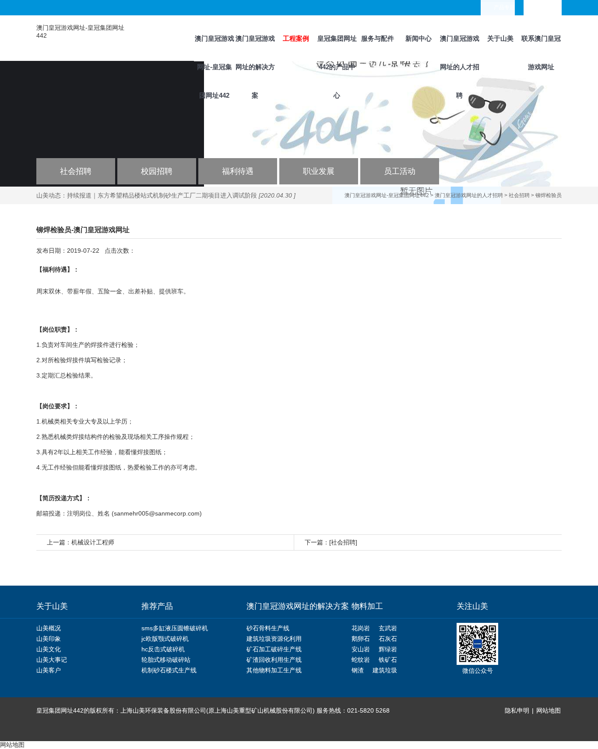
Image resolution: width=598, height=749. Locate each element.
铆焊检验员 (548, 195)
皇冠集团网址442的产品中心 (337, 48)
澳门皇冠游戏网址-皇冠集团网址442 (214, 48)
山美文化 (48, 649)
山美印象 (48, 638)
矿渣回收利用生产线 (274, 659)
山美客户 (48, 670)
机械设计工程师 (92, 542)
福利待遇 (237, 171)
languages (549, 7)
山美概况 (48, 628)
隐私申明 (517, 710)
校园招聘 (156, 171)
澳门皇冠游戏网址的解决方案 (255, 48)
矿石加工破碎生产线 (274, 649)
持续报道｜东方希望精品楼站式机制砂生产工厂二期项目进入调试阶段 (162, 195)
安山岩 (361, 649)
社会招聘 (75, 171)
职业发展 (318, 171)
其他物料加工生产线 (274, 670)
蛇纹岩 (361, 659)
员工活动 (399, 171)
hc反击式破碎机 (163, 649)
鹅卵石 (361, 638)
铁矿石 (388, 659)
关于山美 (500, 38)
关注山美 (472, 606)
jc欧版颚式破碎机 (165, 638)
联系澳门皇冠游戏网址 (541, 48)
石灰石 (388, 638)
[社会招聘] (343, 542)
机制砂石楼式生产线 (169, 670)
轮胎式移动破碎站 (165, 659)
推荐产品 (157, 606)
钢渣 (358, 670)
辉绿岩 (388, 649)
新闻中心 (418, 38)
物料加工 (367, 606)
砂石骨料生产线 (267, 628)
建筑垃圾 (385, 670)
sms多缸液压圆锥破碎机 (174, 628)
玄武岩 (388, 628)
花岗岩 (361, 628)
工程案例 (296, 38)
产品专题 (504, 7)
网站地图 (548, 710)
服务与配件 (377, 38)
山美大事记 (51, 659)
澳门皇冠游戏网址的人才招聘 (459, 48)
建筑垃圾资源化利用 (274, 638)
